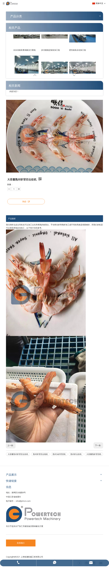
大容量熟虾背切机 (93, 454)
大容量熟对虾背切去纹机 (18, 454)
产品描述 (12, 218)
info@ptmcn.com (23, 501)
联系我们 (20, 543)
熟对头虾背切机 (59, 454)
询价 (24, 201)
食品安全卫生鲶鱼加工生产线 (53, 68)
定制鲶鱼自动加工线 (21, 68)
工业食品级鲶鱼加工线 (78, 68)
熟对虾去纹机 (76, 454)
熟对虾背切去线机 (40, 454)
